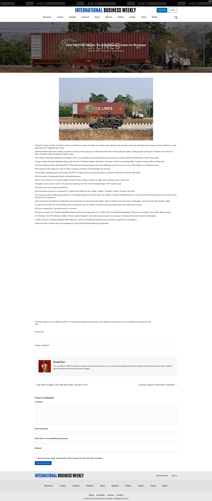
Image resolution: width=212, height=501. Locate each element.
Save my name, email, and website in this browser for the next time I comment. (70, 458)
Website (38, 448)
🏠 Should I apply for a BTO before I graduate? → (157, 385)
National (46, 345)
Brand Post (106, 51)
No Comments (118, 51)
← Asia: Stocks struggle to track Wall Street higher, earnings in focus (61, 385)
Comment (39, 402)
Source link (39, 332)
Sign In (174, 476)
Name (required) (41, 429)
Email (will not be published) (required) (51, 438)
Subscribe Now (162, 476)
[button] (162, 10)
